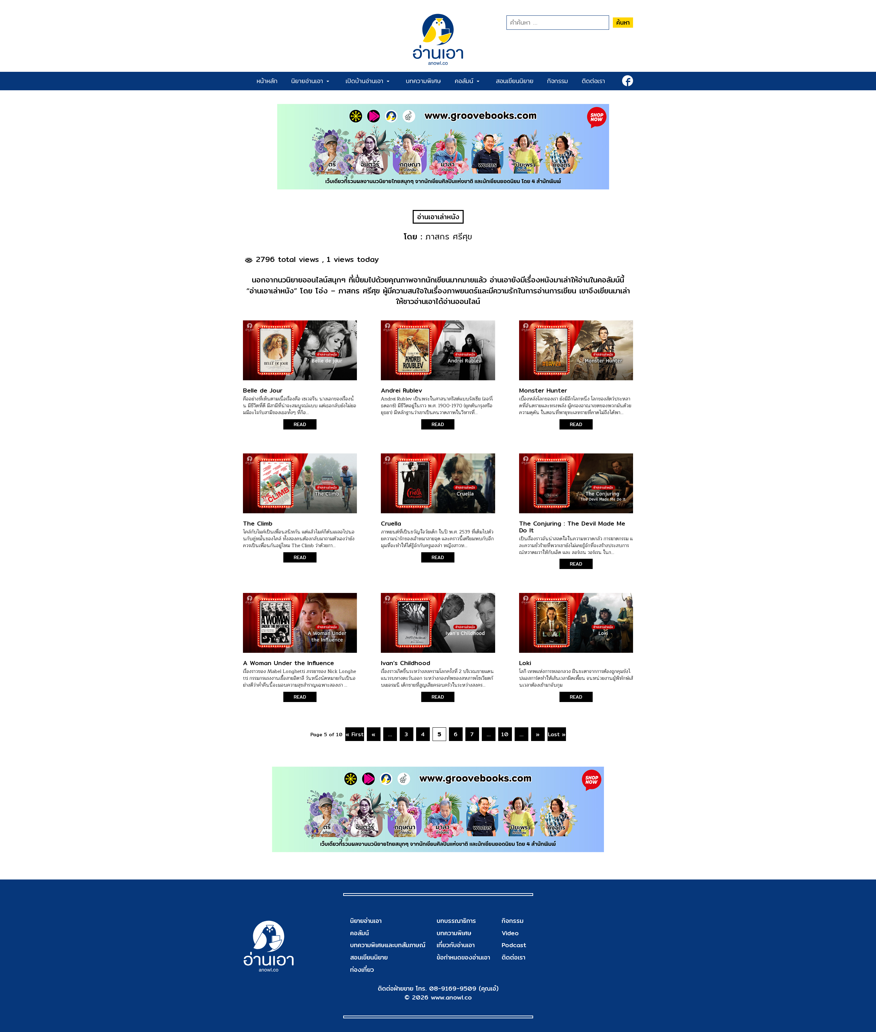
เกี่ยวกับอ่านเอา (456, 945)
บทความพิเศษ (423, 81)
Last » (557, 734)
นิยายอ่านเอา (308, 81)
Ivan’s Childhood (405, 663)
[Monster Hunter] (576, 350)
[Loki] (576, 623)
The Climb (257, 523)
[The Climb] (300, 483)
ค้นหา (623, 22)
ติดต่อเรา (593, 81)
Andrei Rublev (401, 390)
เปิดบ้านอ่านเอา (366, 81)
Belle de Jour (262, 390)
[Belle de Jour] (300, 350)
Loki (525, 663)
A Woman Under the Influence (288, 663)
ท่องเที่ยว (362, 970)
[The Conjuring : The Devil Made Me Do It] (576, 483)
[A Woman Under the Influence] (300, 623)
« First (355, 734)
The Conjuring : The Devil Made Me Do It (572, 526)
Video (510, 933)
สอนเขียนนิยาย (514, 81)
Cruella (391, 523)
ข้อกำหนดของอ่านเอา (463, 957)
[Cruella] (438, 483)
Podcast (514, 945)
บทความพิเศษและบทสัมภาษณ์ (387, 945)
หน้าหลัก (267, 81)
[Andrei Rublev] (438, 350)
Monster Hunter (543, 390)
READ (300, 424)
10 (504, 734)
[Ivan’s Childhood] (438, 623)
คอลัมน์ (465, 81)
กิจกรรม (557, 81)
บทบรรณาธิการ (456, 921)
